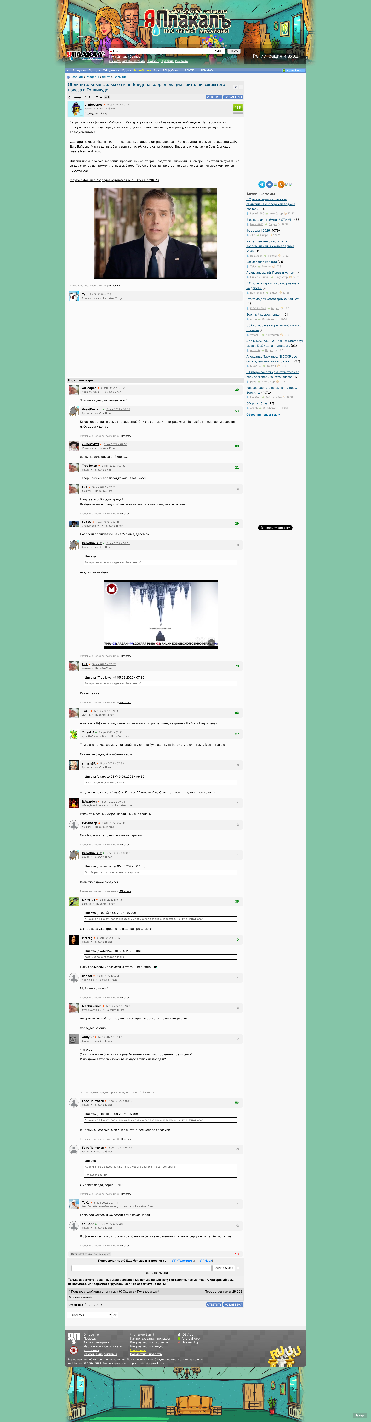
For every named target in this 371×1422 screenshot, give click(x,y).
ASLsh (254, 407)
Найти (234, 51)
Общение (110, 70)
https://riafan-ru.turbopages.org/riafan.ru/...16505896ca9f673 (114, 180)
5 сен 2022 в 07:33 (106, 711)
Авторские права (96, 1342)
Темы (217, 51)
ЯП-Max (206, 1260)
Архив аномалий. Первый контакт (271, 272)
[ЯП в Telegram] (261, 184)
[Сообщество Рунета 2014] (296, 1356)
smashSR (89, 763)
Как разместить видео (146, 1346)
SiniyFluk (88, 900)
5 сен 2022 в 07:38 (108, 975)
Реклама (181, 61)
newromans (257, 292)
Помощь (153, 61)
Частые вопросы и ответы (103, 1346)
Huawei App (190, 1342)
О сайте (115, 61)
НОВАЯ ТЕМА (233, 97)
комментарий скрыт (90, 1254)
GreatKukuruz (92, 409)
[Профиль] (76, 108)
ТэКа (85, 1202)
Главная (77, 77)
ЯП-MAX (207, 70)
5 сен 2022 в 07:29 (113, 387)
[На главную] (68, 70)
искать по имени (156, 1273)
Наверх (360, 1415)
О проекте (91, 1334)
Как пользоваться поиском (150, 1338)
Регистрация (267, 56)
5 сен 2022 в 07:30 (115, 444)
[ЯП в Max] (290, 184)
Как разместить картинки (149, 1342)
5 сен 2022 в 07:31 (103, 487)
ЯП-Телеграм (182, 1260)
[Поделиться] (235, 87)
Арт (156, 70)
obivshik (255, 350)
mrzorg (87, 938)
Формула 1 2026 (258, 230)
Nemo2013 (256, 224)
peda (253, 381)
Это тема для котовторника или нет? (273, 299)
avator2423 (90, 444)
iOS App (187, 1334)
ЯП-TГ (189, 70)
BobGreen (256, 255)
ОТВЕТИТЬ (214, 97)
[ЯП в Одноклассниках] (281, 184)
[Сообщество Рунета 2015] (285, 1356)
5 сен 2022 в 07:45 (106, 1202)
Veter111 (255, 334)
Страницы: (75, 97)
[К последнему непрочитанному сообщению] (107, 97)
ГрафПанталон (93, 1101)
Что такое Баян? (142, 1334)
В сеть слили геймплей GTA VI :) (270, 220)
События (120, 77)
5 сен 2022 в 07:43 (120, 1100)
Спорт (264, 235)
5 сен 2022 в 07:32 (104, 664)
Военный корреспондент (264, 314)
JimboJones (94, 104)
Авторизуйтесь (221, 1280)
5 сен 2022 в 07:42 (110, 1037)
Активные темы (133, 61)
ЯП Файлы (170, 70)
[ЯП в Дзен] (275, 184)
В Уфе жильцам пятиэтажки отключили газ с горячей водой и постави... (270, 204)
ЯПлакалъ (115, 285)
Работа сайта (273, 397)
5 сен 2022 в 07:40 (118, 1005)
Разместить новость (146, 1354)
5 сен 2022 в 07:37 (111, 899)
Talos (253, 266)
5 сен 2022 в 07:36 (113, 822)
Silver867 (255, 365)
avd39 (86, 522)
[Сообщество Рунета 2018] (273, 1356)
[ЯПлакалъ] (86, 56)
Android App (191, 1338)
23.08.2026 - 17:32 (101, 294)
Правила (167, 61)
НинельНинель (259, 277)
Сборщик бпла (257, 403)
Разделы (79, 70)
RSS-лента (91, 1350)
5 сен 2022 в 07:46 (111, 1224)
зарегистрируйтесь (108, 1284)
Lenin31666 (257, 213)
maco (253, 319)
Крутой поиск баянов (124, 56)
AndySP (88, 1037)
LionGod (255, 397)
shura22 (88, 1224)
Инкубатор (142, 70)
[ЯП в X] (286, 184)
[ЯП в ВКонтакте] (269, 184)
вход (293, 56)
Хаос (125, 70)
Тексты (272, 255)
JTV (252, 235)
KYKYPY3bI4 (258, 308)
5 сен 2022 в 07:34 (113, 801)
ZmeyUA (88, 732)
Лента (93, 70)
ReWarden (89, 801)
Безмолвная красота (261, 262)
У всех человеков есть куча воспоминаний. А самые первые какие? (270, 246)
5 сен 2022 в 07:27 (119, 104)
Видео (273, 224)
